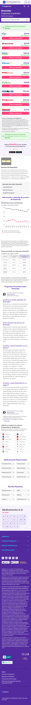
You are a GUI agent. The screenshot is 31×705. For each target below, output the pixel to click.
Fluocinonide (20, 472)
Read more (7, 420)
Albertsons (7, 449)
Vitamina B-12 (5, 495)
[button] (15, 19)
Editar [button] (27, 19)
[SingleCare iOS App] (6, 562)
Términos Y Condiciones (8, 674)
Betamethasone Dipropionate (22, 468)
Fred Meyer (22, 441)
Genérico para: (4, 16)
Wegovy (19, 495)
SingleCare (8, 698)
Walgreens (7, 434)
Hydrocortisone (21, 463)
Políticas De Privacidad (8, 676)
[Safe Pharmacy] (7, 662)
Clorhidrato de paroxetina (7, 490)
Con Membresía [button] (25, 35)
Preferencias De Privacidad (9, 679)
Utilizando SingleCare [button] (9, 541)
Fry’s (6, 444)
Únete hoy (7, 28)
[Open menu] (28, 6)
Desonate (10, 16)
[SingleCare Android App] (15, 562)
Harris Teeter (23, 444)
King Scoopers (23, 439)
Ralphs (7, 446)
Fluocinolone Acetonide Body (7, 477)
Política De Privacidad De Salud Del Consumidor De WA (11, 682)
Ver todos (5, 512)
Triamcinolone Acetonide (7, 463)
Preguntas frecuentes (8, 192)
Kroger (21, 434)
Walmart (7, 436)
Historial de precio (8, 190)
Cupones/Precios (7, 187)
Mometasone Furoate (7, 472)
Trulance (4, 499)
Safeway (22, 446)
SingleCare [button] (5, 536)
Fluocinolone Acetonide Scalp (22, 477)
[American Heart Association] (25, 658)
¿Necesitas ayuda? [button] (8, 550)
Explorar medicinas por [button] (9, 545)
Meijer (21, 449)
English (3, 672)
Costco (21, 451)
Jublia (18, 490)
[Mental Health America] (25, 654)
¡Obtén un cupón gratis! (15, 38)
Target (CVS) (8, 439)
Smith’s (6, 441)
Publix (6, 451)
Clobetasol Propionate (7, 468)
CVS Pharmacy (23, 436)
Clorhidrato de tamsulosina (22, 499)
